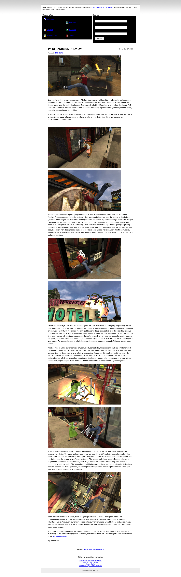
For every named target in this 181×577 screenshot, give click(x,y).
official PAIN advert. (60, 536)
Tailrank (72, 35)
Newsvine (72, 30)
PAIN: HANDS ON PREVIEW (102, 7)
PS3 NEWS (59, 53)
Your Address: (99, 31)
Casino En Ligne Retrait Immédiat (90, 566)
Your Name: (99, 25)
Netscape (72, 22)
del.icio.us (50, 19)
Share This (95, 570)
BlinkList (50, 30)
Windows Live (52, 35)
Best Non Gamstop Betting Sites (90, 560)
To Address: (99, 18)
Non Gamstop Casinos (90, 562)
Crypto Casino (90, 564)
